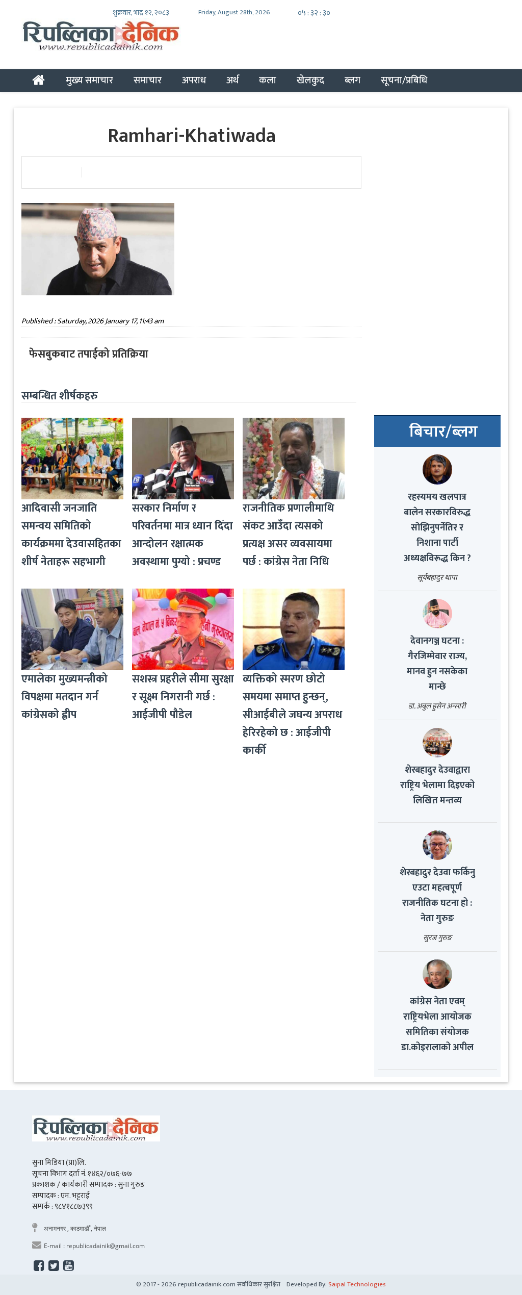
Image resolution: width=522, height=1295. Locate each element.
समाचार (148, 80)
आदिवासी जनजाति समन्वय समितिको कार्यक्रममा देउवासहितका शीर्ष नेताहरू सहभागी (71, 535)
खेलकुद (310, 80)
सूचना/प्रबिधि (404, 80)
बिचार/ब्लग (443, 432)
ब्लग (352, 80)
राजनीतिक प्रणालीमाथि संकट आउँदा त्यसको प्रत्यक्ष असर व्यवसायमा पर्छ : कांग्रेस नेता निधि (288, 535)
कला (267, 80)
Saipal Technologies (357, 1284)
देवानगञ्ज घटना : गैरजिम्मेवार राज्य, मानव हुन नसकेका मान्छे (437, 664)
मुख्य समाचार (89, 80)
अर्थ (232, 80)
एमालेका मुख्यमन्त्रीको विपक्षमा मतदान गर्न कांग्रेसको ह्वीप (64, 697)
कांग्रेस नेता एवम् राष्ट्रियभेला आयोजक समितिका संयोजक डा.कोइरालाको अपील (437, 1024)
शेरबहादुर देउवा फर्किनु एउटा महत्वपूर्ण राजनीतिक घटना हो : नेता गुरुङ (437, 895)
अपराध (194, 80)
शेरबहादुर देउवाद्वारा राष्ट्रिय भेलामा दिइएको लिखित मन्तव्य (437, 785)
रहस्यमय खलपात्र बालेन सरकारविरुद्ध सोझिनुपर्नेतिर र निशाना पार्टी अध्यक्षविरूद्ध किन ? (437, 528)
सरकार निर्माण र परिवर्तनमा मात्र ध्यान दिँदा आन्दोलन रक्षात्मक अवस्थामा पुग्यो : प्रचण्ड (182, 535)
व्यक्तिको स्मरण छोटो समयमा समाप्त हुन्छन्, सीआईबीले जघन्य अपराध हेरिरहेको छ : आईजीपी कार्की (292, 714)
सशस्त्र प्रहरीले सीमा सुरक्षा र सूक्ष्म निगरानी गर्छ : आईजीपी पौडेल (183, 697)
